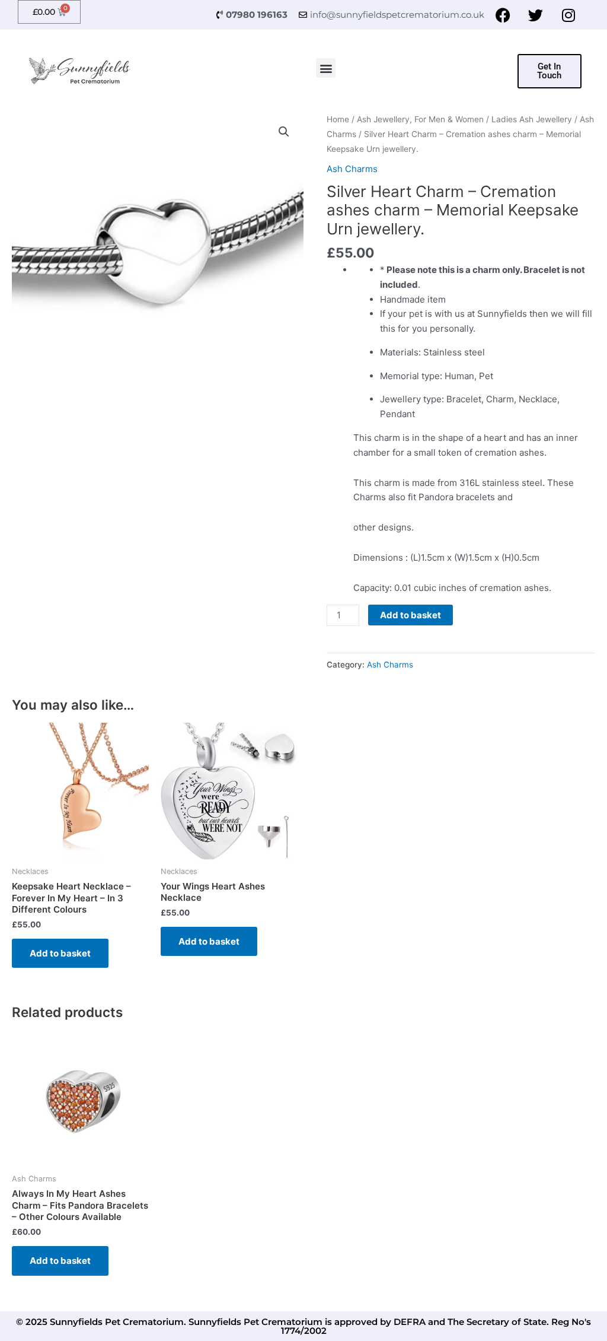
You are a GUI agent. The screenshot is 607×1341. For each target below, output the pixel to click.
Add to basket (410, 615)
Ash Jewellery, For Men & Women (420, 119)
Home (338, 119)
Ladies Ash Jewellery (531, 119)
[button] (326, 68)
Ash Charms (352, 168)
